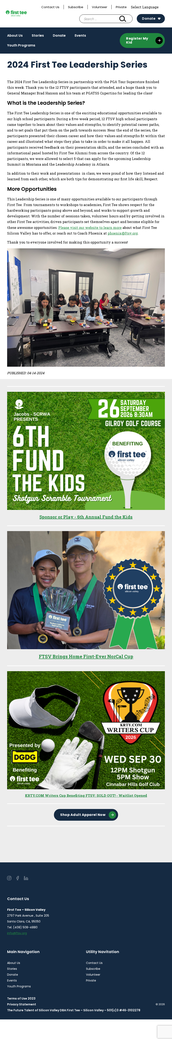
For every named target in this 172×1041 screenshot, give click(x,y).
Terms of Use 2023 (21, 998)
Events (80, 35)
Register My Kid (137, 40)
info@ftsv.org (17, 933)
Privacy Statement (21, 1004)
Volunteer (99, 7)
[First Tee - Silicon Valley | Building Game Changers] (22, 14)
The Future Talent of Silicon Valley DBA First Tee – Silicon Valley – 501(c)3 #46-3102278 (73, 1010)
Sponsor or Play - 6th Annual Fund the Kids (86, 517)
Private (121, 7)
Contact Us (50, 7)
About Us (15, 35)
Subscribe (75, 7)
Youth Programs (21, 45)
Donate (148, 18)
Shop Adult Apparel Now (83, 814)
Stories (38, 35)
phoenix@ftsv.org (123, 233)
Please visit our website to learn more (90, 227)
